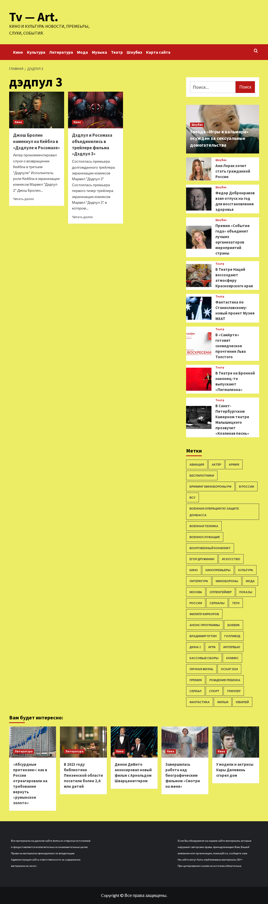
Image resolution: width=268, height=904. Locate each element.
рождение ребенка (224, 680)
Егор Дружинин (201, 559)
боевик (233, 625)
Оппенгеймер (221, 592)
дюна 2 (195, 647)
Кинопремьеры (218, 570)
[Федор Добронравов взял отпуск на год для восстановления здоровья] (199, 199)
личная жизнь (201, 669)
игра (212, 647)
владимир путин (203, 636)
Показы (245, 592)
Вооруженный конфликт (210, 548)
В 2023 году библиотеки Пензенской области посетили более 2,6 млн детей (83, 775)
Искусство (231, 559)
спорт (214, 691)
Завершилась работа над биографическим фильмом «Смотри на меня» (182, 775)
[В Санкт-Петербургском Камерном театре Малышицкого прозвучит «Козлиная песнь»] (199, 417)
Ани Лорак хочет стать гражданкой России (232, 171)
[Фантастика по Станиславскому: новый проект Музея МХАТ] (199, 308)
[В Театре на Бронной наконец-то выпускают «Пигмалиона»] (199, 379)
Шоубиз (134, 52)
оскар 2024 (229, 669)
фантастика (199, 702)
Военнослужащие (204, 537)
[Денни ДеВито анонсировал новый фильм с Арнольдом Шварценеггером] (134, 742)
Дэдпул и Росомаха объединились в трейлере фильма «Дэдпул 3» (92, 144)
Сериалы (217, 603)
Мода (82, 52)
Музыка (99, 52)
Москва (195, 592)
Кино (18, 52)
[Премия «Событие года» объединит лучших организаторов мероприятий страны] (199, 237)
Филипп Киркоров (204, 614)
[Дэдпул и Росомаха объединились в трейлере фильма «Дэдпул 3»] (95, 110)
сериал (195, 691)
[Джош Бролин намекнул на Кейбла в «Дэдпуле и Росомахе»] (36, 110)
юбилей (242, 702)
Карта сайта (158, 52)
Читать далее (23, 199)
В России (246, 486)
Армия (234, 464)
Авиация (196, 464)
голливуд (232, 636)
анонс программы (204, 625)
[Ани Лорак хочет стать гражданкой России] (199, 168)
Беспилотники (201, 475)
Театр (117, 52)
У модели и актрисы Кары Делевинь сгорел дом (234, 770)
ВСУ (192, 497)
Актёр (216, 464)
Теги (235, 603)
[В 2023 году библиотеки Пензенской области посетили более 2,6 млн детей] (83, 742)
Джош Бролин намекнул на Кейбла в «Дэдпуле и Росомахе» (36, 141)
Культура (36, 52)
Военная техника (203, 526)
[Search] (256, 51)
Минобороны (227, 581)
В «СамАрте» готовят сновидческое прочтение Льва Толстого (230, 345)
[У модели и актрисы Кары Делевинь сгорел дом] (235, 742)
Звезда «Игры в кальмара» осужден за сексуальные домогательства (219, 138)
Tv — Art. (33, 17)
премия (195, 680)
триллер (234, 691)
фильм (222, 702)
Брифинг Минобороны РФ (210, 486)
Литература (61, 52)
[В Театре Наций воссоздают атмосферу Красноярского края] (199, 275)
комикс (232, 658)
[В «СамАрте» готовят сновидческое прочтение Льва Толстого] (199, 343)
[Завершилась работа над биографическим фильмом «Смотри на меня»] (184, 742)
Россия (195, 603)
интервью (231, 647)
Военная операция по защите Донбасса (214, 512)
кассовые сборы (204, 658)
